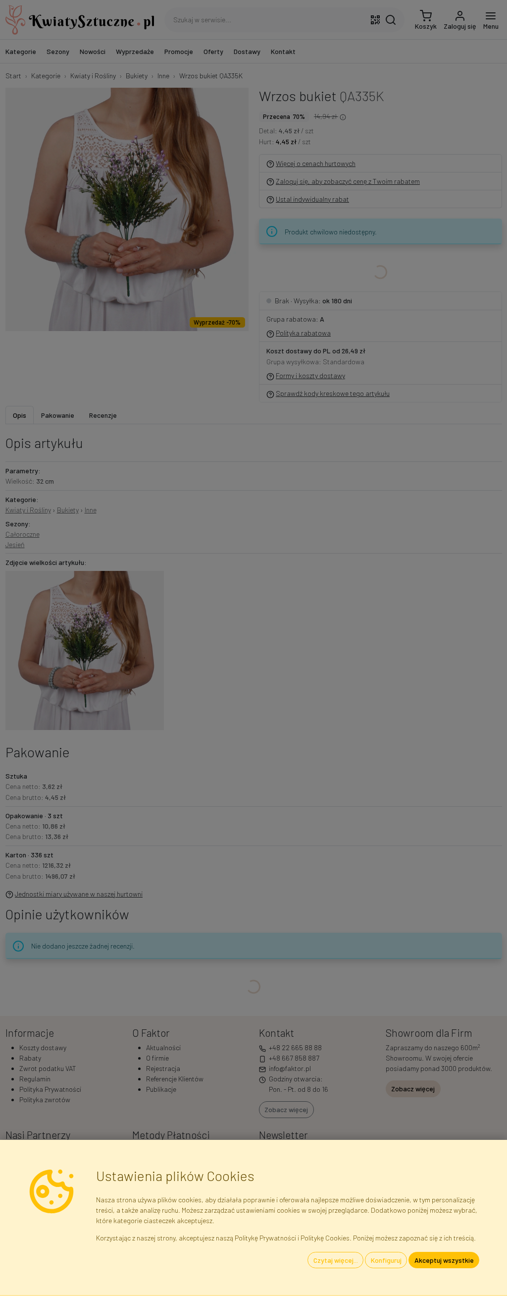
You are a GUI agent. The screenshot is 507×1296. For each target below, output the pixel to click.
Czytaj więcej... (335, 1260)
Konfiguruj (386, 1260)
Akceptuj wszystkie (444, 1260)
